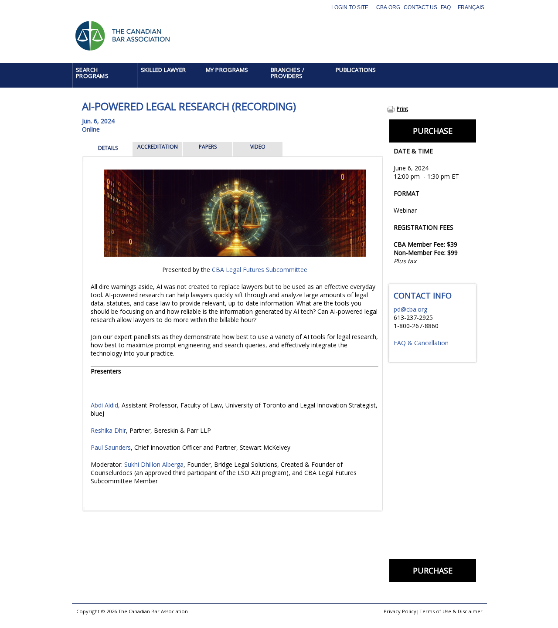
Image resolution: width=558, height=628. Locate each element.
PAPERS (208, 146)
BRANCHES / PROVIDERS (287, 73)
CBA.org (388, 7)
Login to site (349, 7)
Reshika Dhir (108, 430)
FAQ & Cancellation (421, 343)
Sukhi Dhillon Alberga (154, 464)
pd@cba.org (410, 309)
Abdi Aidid (104, 405)
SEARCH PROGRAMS (92, 73)
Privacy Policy (400, 611)
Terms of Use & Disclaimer (451, 611)
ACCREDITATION (157, 146)
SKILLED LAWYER (163, 70)
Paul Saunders (111, 447)
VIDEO (257, 146)
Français (471, 7)
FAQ (446, 7)
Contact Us (420, 7)
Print (402, 108)
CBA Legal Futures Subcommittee (259, 269)
